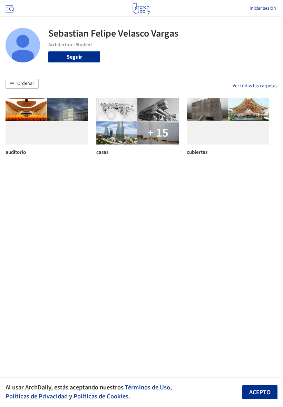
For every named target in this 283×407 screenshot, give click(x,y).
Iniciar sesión (263, 8)
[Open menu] (9, 8)
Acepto (260, 392)
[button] (22, 84)
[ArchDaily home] (141, 8)
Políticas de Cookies (101, 396)
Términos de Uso (147, 387)
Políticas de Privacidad (37, 396)
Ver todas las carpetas (255, 85)
